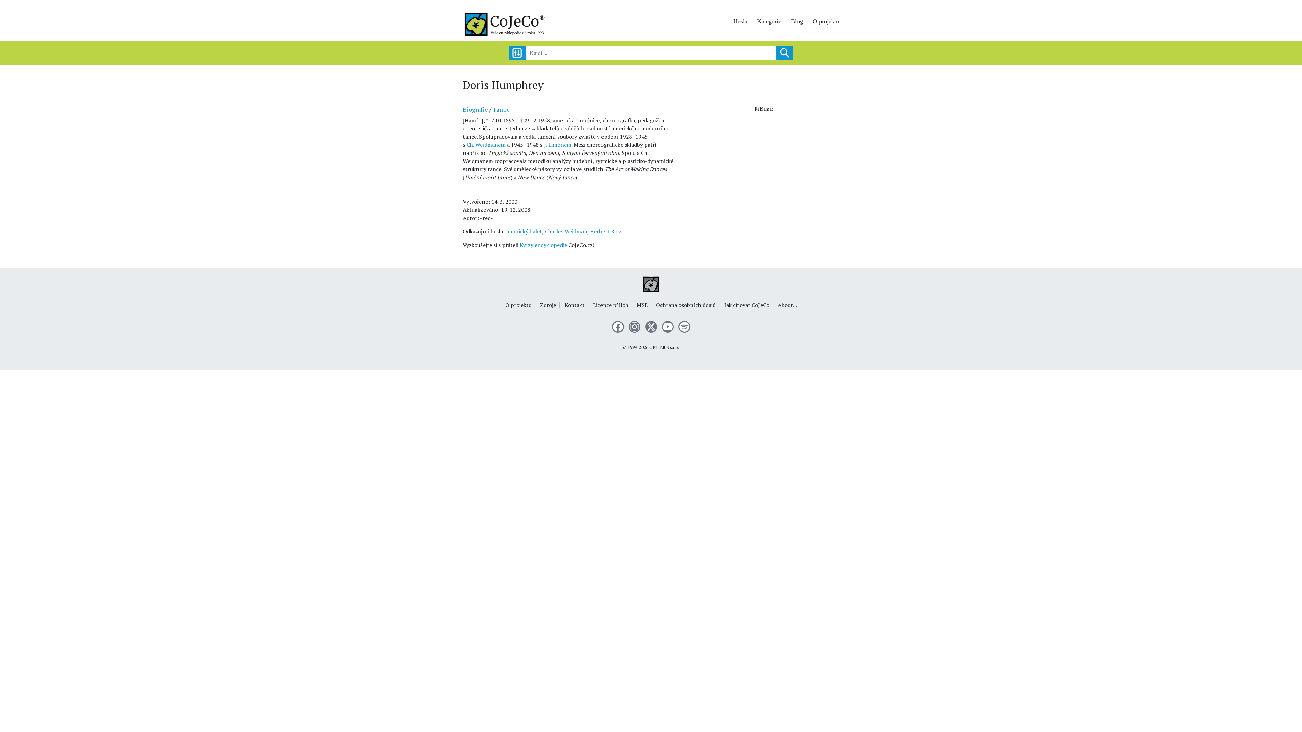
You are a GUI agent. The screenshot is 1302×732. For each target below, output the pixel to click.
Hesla (740, 21)
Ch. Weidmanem (486, 144)
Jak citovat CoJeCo (746, 305)
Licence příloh (610, 305)
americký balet (524, 231)
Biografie (475, 109)
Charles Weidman (566, 231)
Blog (797, 21)
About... (787, 305)
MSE (642, 305)
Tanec (501, 109)
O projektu (826, 21)
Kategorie (769, 21)
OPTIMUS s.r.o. (664, 347)
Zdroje (548, 305)
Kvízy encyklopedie (543, 245)
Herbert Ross (606, 231)
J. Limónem (557, 144)
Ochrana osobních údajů (686, 305)
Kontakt (575, 305)
